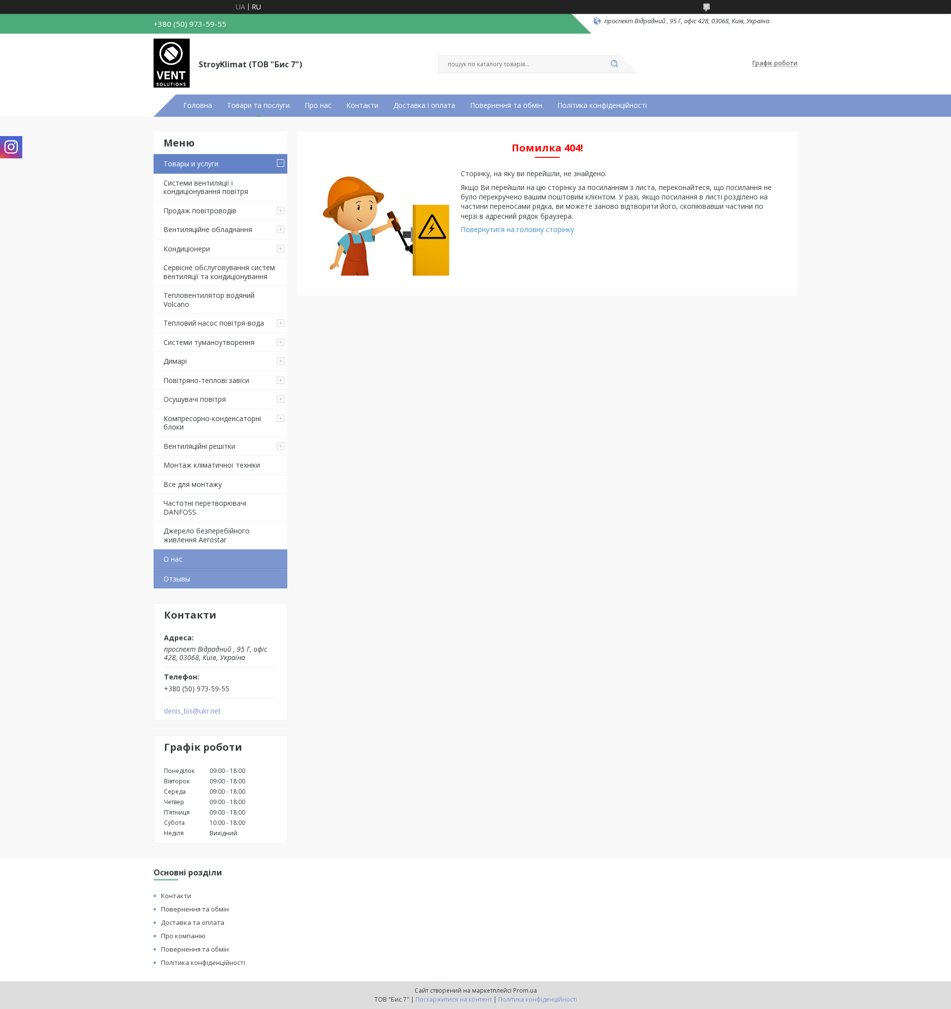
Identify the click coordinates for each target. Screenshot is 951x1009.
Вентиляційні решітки (199, 446)
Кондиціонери (186, 248)
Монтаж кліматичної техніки (211, 465)
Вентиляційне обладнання (207, 229)
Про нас (318, 105)
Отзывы (176, 578)
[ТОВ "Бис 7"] (172, 63)
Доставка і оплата (424, 105)
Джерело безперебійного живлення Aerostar (206, 535)
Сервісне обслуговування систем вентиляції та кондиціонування (219, 272)
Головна (197, 105)
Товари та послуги (258, 105)
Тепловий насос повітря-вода (213, 323)
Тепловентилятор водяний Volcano (209, 299)
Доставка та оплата (192, 922)
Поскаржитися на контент (454, 999)
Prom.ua (525, 990)
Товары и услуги (190, 163)
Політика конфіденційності (602, 105)
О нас (172, 559)
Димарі (175, 361)
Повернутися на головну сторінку (517, 229)
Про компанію (183, 935)
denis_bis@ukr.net (192, 711)
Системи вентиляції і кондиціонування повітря (205, 187)
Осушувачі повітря (194, 399)
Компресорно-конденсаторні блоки (212, 423)
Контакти (362, 105)
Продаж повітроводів (199, 210)
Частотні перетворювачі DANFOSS (204, 507)
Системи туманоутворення (209, 342)
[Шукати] (614, 64)
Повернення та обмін (506, 105)
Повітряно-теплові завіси (206, 380)
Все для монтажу (192, 484)
